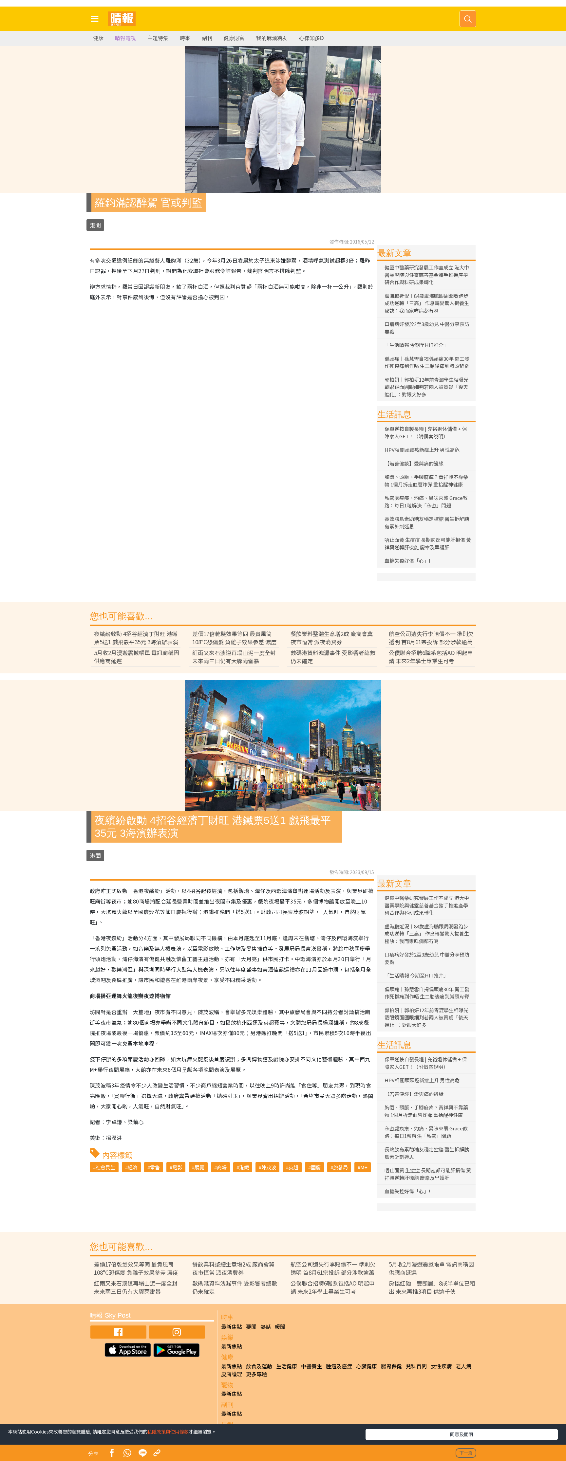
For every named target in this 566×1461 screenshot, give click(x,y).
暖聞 (280, 1326)
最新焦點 (231, 1326)
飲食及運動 (259, 1366)
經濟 (133, 1167)
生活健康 (286, 1366)
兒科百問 (416, 1366)
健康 (98, 38)
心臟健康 (366, 1366)
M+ (364, 1167)
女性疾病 (441, 1366)
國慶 (316, 1167)
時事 (185, 38)
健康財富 (234, 38)
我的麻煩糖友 (272, 38)
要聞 (251, 1326)
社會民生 (105, 1167)
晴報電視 (125, 38)
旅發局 (340, 1167)
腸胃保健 (391, 1366)
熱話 (265, 1326)
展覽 (199, 1167)
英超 (293, 1167)
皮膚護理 (231, 1374)
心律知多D (311, 38)
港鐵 (244, 1167)
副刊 (207, 38)
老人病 (463, 1366)
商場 (222, 1167)
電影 (177, 1167)
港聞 (95, 225)
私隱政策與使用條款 (168, 1431)
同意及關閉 (461, 1434)
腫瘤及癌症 (339, 1366)
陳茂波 (268, 1167)
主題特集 (157, 38)
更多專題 (256, 1374)
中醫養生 (311, 1366)
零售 (155, 1167)
